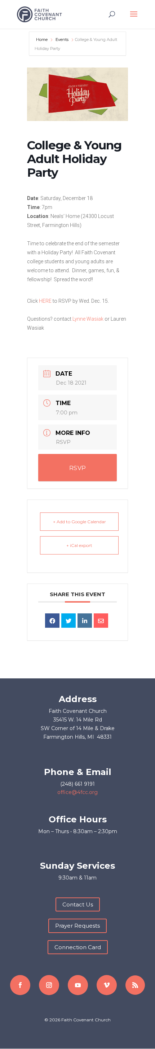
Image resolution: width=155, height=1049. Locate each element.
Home (42, 39)
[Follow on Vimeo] (107, 985)
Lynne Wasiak (87, 319)
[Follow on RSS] (135, 985)
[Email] (101, 620)
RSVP (63, 442)
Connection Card (77, 947)
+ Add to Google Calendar (79, 521)
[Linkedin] (85, 620)
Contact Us (77, 904)
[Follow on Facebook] (20, 985)
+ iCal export (79, 545)
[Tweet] (68, 620)
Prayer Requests (77, 925)
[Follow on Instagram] (49, 985)
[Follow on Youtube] (78, 985)
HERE (45, 301)
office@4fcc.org (77, 792)
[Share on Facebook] (52, 620)
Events (62, 39)
